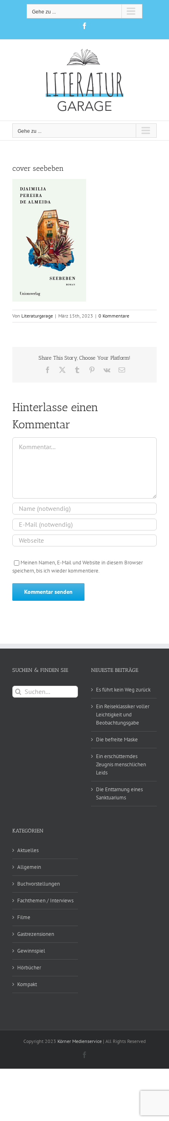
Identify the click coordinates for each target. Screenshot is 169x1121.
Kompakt (27, 984)
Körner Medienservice (79, 1041)
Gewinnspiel (31, 950)
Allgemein (29, 867)
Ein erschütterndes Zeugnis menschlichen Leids (121, 764)
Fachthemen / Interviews (45, 900)
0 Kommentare (113, 316)
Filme (23, 917)
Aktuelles (28, 850)
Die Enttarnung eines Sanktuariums (119, 793)
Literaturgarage (37, 316)
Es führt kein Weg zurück (123, 689)
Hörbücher (29, 967)
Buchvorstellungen (38, 883)
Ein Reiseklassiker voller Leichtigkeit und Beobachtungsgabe (122, 714)
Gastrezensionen (35, 934)
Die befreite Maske (117, 739)
